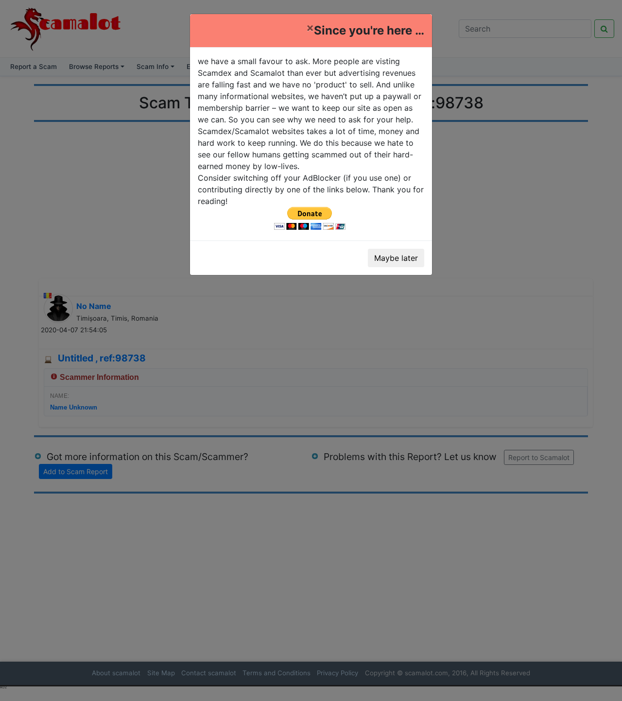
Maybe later (396, 258)
